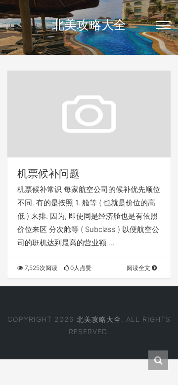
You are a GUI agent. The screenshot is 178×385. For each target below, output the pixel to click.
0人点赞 (80, 267)
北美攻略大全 (89, 24)
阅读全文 (139, 267)
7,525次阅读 (40, 267)
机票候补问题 (48, 173)
